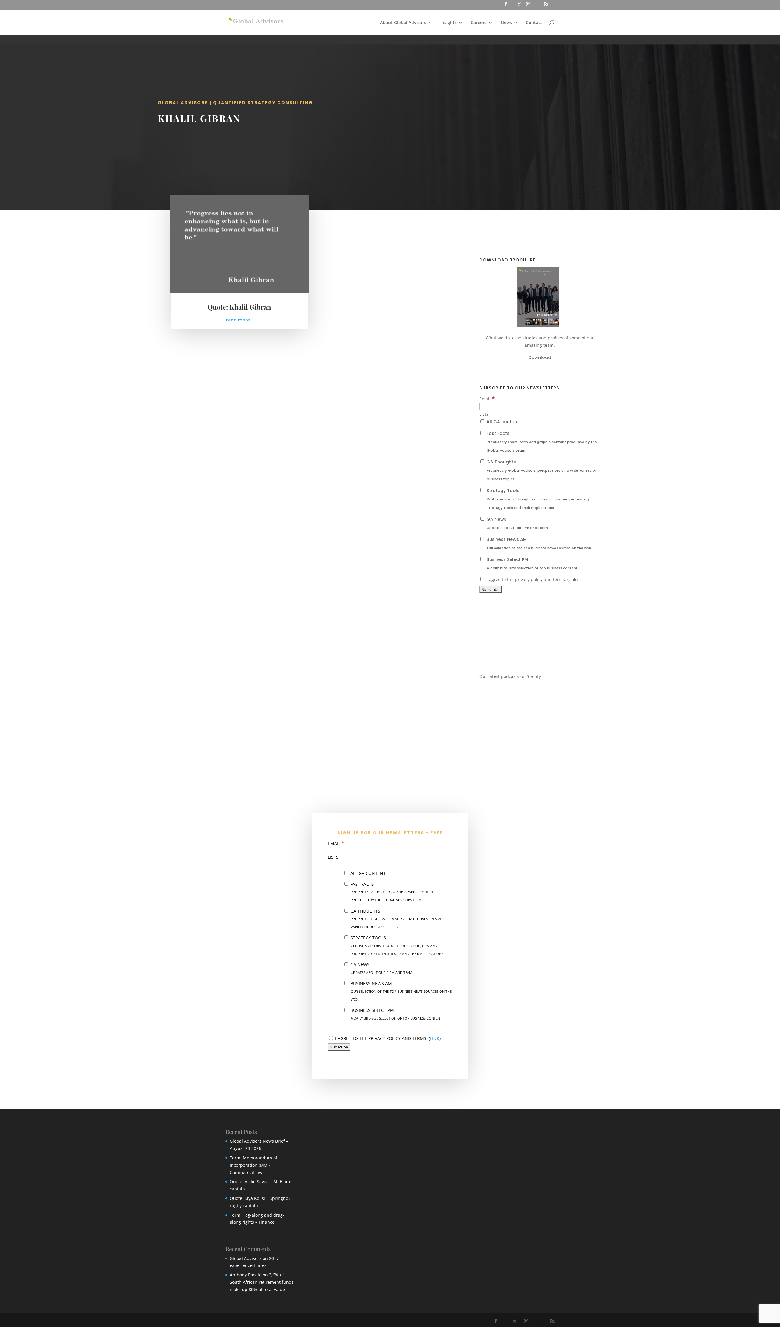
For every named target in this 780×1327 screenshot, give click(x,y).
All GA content (502, 422)
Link (572, 580)
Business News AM (538, 543)
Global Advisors (245, 1258)
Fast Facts (541, 441)
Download (539, 357)
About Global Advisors (403, 22)
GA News (517, 523)
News (506, 22)
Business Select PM (532, 563)
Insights (448, 22)
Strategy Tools (537, 499)
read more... (239, 320)
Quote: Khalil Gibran (239, 306)
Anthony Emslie (245, 1275)
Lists (483, 414)
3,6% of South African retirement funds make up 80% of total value (262, 1282)
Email (487, 399)
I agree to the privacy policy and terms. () (531, 579)
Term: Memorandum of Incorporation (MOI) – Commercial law (253, 1165)
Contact (534, 22)
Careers (479, 22)
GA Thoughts (541, 470)
